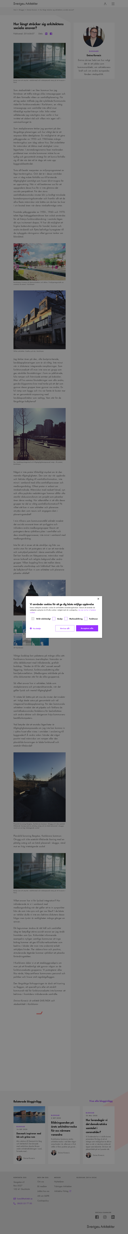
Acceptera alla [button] (87, 628)
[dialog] (64, 617)
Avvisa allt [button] (65, 628)
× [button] (98, 599)
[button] (35, 628)
